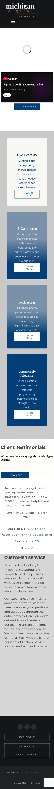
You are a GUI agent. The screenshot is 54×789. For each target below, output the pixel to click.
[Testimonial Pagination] (22, 548)
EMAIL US (35, 783)
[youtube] (33, 727)
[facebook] (20, 727)
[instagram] (27, 727)
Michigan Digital (14, 772)
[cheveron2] (27, 655)
